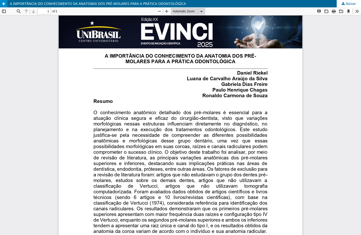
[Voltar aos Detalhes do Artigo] (3, 3)
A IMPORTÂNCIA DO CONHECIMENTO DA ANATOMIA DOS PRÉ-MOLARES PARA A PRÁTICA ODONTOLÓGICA (98, 3)
